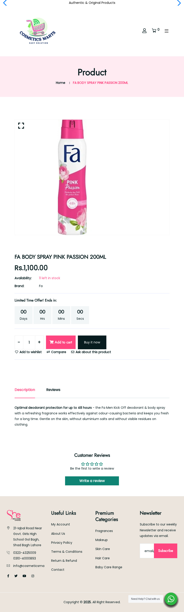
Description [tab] (25, 389)
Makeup (101, 540)
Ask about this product (93, 352)
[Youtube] (24, 576)
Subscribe (165, 550)
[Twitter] (16, 576)
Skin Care (102, 549)
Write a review (92, 480)
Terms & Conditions (66, 551)
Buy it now (92, 342)
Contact (57, 569)
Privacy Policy (61, 542)
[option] (92, 177)
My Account (60, 524)
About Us (58, 533)
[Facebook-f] (8, 576)
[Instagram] (33, 576)
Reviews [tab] (53, 389)
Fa (41, 286)
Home (60, 82)
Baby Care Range (108, 567)
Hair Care (102, 558)
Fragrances (104, 531)
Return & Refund (64, 560)
